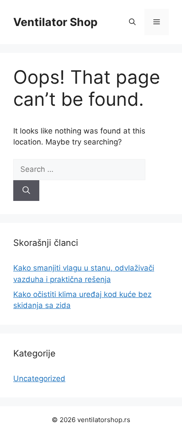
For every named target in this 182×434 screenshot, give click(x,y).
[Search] (26, 190)
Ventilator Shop (55, 22)
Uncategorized (39, 378)
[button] (132, 22)
